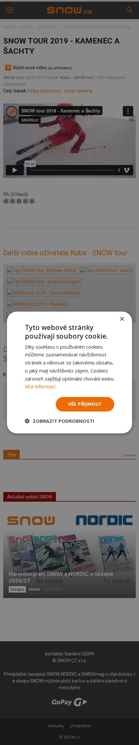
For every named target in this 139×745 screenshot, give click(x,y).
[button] (59, 421)
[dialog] (69, 372)
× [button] (121, 319)
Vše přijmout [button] (85, 404)
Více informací (40, 386)
